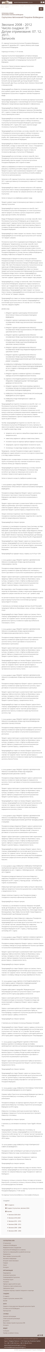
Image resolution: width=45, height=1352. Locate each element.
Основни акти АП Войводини (11, 1308)
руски (2, 7)
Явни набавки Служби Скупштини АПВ (14, 1323)
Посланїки (6, 1281)
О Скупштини (7, 1243)
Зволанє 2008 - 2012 (14, 1224)
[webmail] (43, 2)
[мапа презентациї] (38, 1335)
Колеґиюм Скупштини (9, 1275)
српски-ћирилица (6, 5)
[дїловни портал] (41, 2)
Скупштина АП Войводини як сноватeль (14, 1249)
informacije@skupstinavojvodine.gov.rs (15, 1347)
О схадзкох (10, 1205)
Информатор (6, 1254)
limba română (40, 5)
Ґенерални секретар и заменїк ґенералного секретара (18, 1290)
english (7, 7)
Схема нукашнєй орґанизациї (11, 1318)
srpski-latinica (15, 5)
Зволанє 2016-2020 (14, 1218)
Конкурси (6, 1267)
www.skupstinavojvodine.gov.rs (13, 1345)
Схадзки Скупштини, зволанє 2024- (18, 1208)
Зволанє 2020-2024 (14, 1215)
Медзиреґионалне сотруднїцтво (12, 1247)
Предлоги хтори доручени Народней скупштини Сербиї (19, 1306)
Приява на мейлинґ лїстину (11, 1333)
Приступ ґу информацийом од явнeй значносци (16, 1252)
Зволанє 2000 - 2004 (14, 1231)
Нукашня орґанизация (9, 1316)
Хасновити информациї (9, 1258)
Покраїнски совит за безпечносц (12, 1286)
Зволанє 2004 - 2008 (14, 1228)
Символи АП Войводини (10, 1245)
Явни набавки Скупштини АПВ (11, 1256)
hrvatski (34, 5)
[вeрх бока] (42, 1335)
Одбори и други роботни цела (11, 1284)
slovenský (27, 5)
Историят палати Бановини (11, 1260)
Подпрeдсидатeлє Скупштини (11, 1277)
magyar (22, 5)
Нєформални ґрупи (8, 1288)
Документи (6, 1320)
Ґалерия (5, 1263)
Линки (5, 1265)
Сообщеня (6, 1331)
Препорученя (7, 1310)
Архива (9, 1211)
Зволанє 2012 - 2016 (14, 1221)
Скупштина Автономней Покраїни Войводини (22, 15)
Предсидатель (7, 1273)
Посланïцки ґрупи (8, 1279)
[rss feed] (40, 1335)
